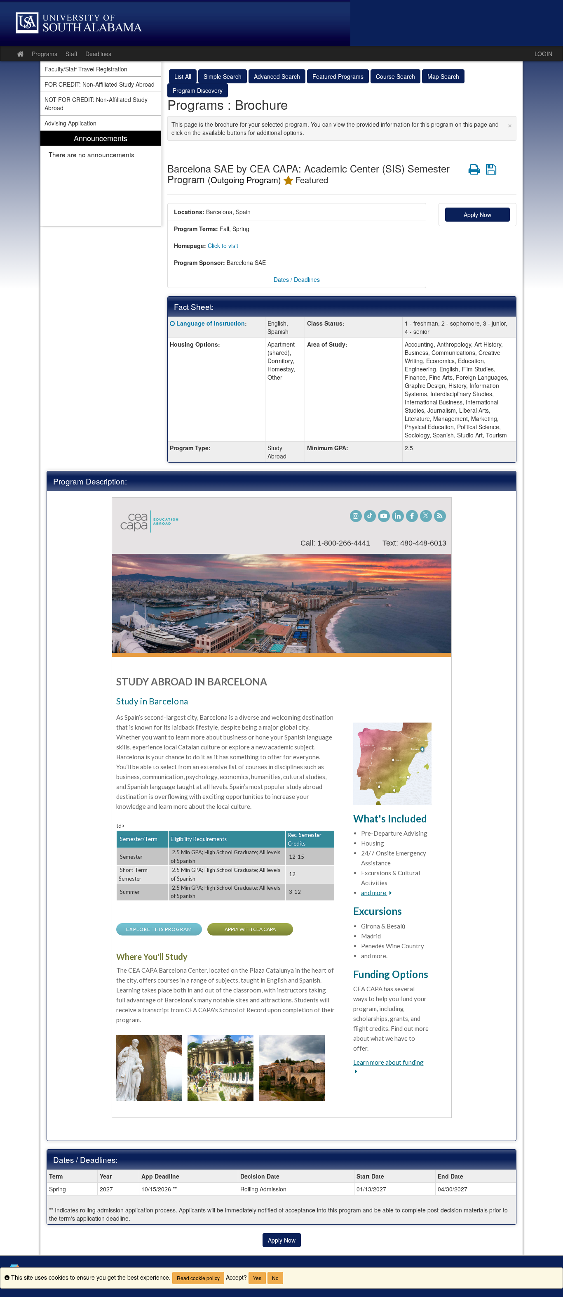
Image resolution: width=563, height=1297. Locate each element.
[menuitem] (100, 178)
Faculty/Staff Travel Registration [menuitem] (86, 69)
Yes (257, 1277)
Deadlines (98, 54)
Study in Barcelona (152, 701)
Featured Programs (338, 76)
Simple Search (223, 76)
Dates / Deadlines (297, 279)
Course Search (395, 76)
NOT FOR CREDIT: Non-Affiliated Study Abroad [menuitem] (96, 103)
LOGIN (543, 54)
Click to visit (223, 245)
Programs (44, 54)
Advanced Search (277, 76)
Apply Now (477, 214)
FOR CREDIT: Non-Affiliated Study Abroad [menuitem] (100, 84)
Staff (71, 54)
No (275, 1277)
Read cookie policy (198, 1277)
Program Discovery (198, 90)
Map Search (443, 76)
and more (374, 892)
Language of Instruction (210, 323)
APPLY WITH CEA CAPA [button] (250, 929)
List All (182, 76)
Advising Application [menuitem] (70, 123)
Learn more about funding (388, 1062)
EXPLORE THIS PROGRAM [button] (159, 929)
